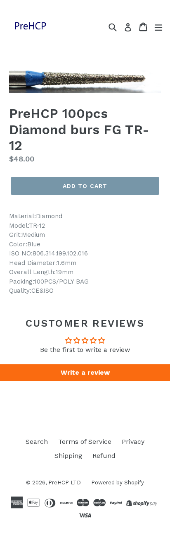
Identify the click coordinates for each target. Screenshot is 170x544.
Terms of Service (84, 441)
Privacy (133, 441)
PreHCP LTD (64, 482)
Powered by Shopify (117, 482)
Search (37, 441)
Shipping (68, 456)
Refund (104, 456)
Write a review (85, 372)
